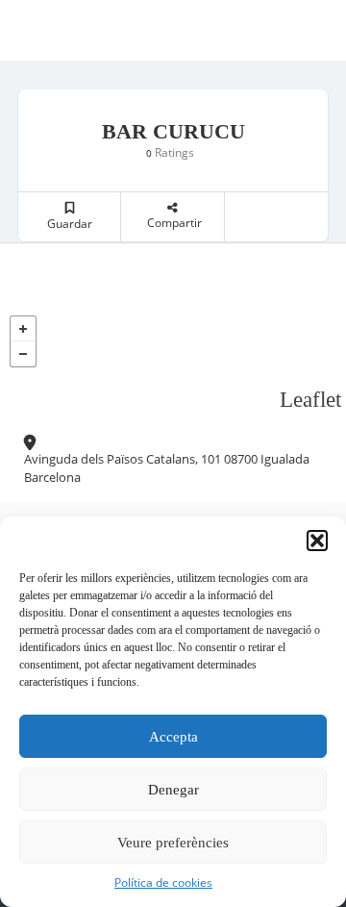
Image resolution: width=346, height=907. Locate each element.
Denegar (173, 789)
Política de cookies (163, 882)
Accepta (173, 736)
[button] (317, 540)
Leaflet (310, 400)
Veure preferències (173, 842)
